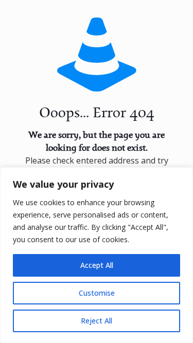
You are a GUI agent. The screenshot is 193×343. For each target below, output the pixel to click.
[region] (96, 255)
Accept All (96, 265)
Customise (97, 293)
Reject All (96, 321)
